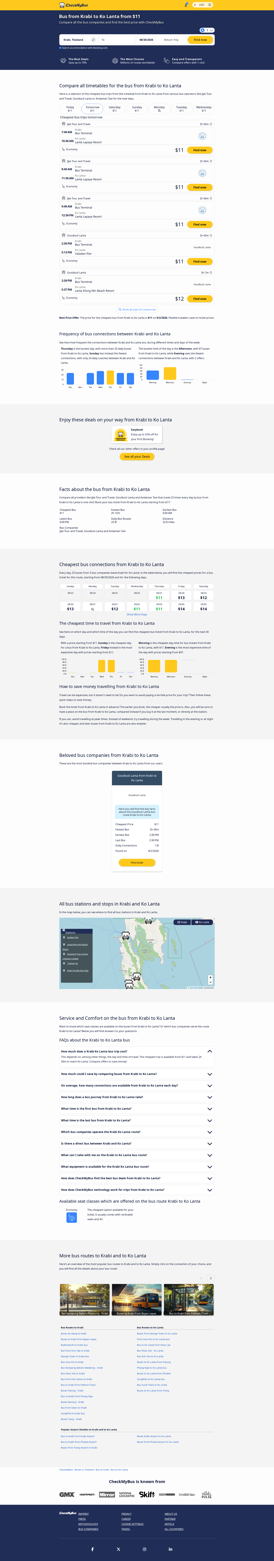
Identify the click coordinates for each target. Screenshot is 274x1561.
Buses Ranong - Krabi (72, 1401)
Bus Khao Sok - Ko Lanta (150, 1350)
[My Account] (185, 4)
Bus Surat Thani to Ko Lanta (152, 1384)
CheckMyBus (66, 1469)
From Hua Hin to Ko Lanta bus (153, 1339)
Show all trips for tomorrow (139, 309)
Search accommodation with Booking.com (85, 47)
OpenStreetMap (196, 987)
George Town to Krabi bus (75, 1356)
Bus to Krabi (102, 1469)
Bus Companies (88, 1529)
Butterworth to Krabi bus (74, 1344)
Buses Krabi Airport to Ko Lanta (154, 1436)
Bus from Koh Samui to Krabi (76, 1379)
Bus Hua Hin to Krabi (72, 1362)
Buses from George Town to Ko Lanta (157, 1333)
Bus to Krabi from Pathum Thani (78, 1384)
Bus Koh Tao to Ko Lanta (150, 1356)
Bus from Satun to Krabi (74, 1407)
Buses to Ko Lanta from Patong (154, 1362)
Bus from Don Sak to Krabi (75, 1350)
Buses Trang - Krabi (71, 1419)
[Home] (73, 5)
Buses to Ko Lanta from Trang (153, 1390)
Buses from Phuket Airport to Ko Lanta (158, 1441)
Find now (199, 150)
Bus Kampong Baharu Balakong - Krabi (82, 1367)
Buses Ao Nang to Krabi (73, 1333)
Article (169, 1524)
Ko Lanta (203, 922)
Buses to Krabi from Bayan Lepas (78, 1339)
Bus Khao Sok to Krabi (73, 1373)
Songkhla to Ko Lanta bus (151, 1379)
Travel (125, 1529)
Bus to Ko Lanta (119, 1469)
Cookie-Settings (132, 1524)
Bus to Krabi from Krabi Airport (78, 1436)
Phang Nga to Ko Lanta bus (152, 1367)
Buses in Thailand (84, 1469)
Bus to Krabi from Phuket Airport (78, 1441)
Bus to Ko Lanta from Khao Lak (153, 1344)
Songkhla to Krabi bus (73, 1413)
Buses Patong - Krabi (72, 1390)
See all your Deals (137, 456)
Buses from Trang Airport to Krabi (79, 1447)
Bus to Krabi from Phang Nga (77, 1396)
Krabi (183, 922)
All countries (174, 1529)
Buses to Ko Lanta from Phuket (153, 1373)
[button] (125, 935)
